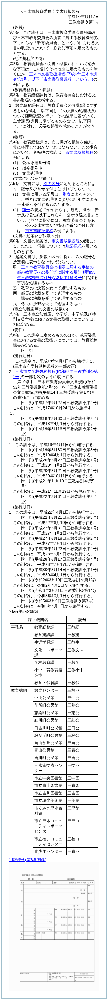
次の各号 (51, 183)
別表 (66, 194)
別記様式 (73, 246)
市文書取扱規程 (79, 152)
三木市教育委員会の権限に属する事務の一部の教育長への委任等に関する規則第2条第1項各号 (57, 272)
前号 (26, 209)
